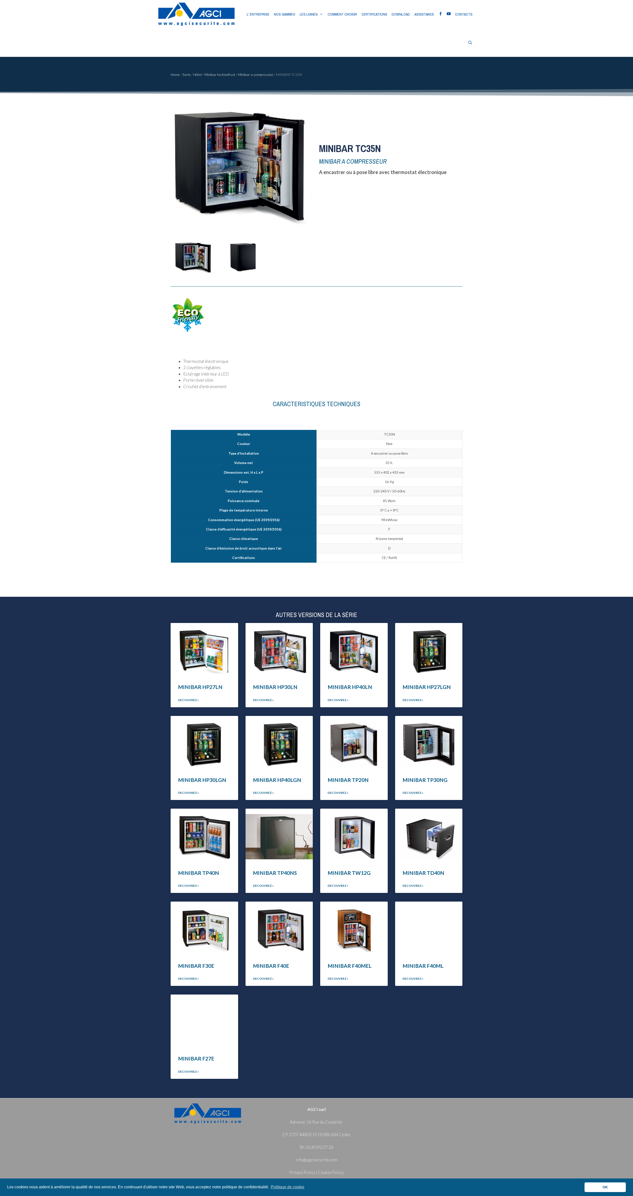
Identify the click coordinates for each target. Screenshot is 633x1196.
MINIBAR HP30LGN (202, 780)
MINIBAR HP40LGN (277, 780)
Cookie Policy (331, 1172)
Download (401, 14)
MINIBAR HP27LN (200, 687)
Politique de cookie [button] (287, 1187)
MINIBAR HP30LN (275, 687)
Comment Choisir (342, 14)
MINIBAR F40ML (423, 966)
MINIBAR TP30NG (425, 780)
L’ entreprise (258, 14)
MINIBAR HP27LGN (427, 687)
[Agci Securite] (196, 14)
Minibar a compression (255, 74)
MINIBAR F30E (196, 966)
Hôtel (197, 74)
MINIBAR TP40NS (275, 873)
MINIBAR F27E (196, 1058)
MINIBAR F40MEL (350, 966)
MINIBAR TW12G (349, 873)
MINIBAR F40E (271, 966)
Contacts (464, 14)
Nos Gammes (284, 14)
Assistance (424, 14)
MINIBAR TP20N (348, 780)
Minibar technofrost (219, 74)
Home (175, 74)
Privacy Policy (302, 1172)
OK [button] (605, 1187)
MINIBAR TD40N (423, 873)
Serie (186, 74)
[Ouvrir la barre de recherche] (470, 42)
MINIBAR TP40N (198, 873)
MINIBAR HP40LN (350, 687)
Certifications (374, 14)
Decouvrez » (188, 700)
